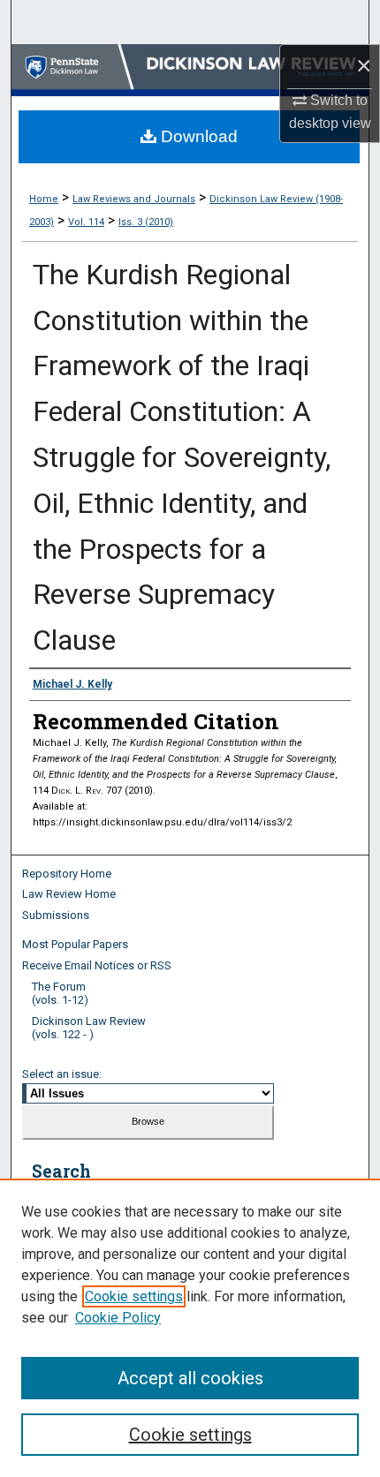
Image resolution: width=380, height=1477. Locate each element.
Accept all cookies (190, 1378)
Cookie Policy (118, 1317)
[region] (190, 1328)
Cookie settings (134, 1296)
